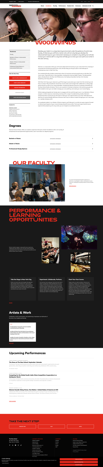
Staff (56, 446)
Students (57, 440)
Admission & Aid (86, 5)
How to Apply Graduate (19, 82)
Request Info (22, 426)
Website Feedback (35, 440)
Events (85, 1)
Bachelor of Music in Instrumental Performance (18, 58)
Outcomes (78, 5)
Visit (51, 426)
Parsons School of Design (78, 440)
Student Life (70, 5)
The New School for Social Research (80, 445)
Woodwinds (13, 51)
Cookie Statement (5, 463)
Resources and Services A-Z (37, 445)
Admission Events (19, 92)
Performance (62, 5)
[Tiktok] (21, 445)
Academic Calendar (36, 448)
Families (57, 442)
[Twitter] (12, 445)
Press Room (34, 456)
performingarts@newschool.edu (15, 115)
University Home (12, 1)
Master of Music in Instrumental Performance (17, 62)
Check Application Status (19, 97)
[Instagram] (18, 445)
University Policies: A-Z (36, 446)
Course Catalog (35, 443)
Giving (89, 1)
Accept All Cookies (78, 464)
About (42, 5)
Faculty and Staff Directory (37, 451)
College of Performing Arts (33, 1)
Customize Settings (78, 459)
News (82, 1)
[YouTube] (15, 445)
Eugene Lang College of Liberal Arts (80, 442)
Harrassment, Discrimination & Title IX (40, 454)
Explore (10, 302)
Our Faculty (34, 162)
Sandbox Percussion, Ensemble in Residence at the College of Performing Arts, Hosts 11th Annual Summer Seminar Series (22, 338)
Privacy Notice (76, 451)
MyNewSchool (35, 442)
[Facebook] (9, 445)
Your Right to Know (36, 453)
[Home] (15, 5)
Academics (48, 5)
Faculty (55, 5)
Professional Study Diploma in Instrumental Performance (17, 67)
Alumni (56, 443)
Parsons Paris (75, 446)
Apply (92, 1)
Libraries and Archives (36, 450)
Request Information (19, 87)
